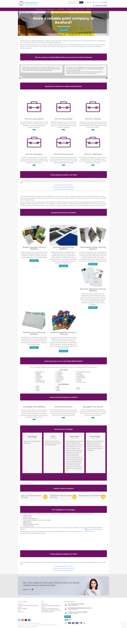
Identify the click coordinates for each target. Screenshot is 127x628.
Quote (19, 607)
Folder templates (22, 608)
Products (20, 604)
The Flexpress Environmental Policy (51, 610)
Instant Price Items (40, 9)
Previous (19, 77)
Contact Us (88, 9)
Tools (77, 9)
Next (106, 77)
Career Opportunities (47, 612)
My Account (97, 2)
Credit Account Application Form (50, 608)
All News (67, 616)
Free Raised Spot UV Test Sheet (63, 185)
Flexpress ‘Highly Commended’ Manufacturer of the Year (79, 608)
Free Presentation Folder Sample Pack (63, 187)
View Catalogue (63, 30)
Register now (27, 589)
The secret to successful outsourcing (28, 605)
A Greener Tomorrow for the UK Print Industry (77, 612)
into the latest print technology (58, 527)
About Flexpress (51, 9)
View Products (34, 260)
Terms (43, 607)
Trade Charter (60, 9)
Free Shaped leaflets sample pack (63, 189)
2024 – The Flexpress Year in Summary (76, 604)
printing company (25, 198)
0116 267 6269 (101, 5)
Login (90, 2)
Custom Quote (70, 9)
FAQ (82, 9)
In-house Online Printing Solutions (50, 605)
